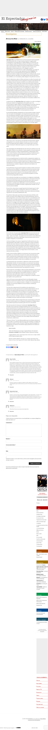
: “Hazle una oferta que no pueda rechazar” (41, 588)
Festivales (38, 686)
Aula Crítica (7, 31)
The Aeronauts (39, 544)
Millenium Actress (39, 530)
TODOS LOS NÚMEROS (41, 677)
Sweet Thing (38, 542)
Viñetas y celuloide (40, 707)
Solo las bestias (39, 540)
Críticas (38, 680)
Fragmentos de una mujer (41, 519)
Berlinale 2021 (39, 605)
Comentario (9, 422)
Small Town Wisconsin (40, 539)
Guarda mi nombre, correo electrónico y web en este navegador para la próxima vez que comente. (23, 459)
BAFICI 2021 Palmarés (40, 603)
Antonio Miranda (38, 41)
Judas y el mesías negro (41, 521)
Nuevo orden (39, 533)
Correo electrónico (11, 445)
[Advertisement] (24, 8)
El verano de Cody (39, 518)
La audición (38, 523)
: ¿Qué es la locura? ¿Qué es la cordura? (42, 568)
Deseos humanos (39, 512)
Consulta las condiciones (42, 497)
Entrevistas (38, 692)
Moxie (37, 531)
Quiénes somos (28, 31)
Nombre (8, 438)
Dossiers (38, 701)
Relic (37, 535)
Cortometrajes (39, 704)
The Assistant (39, 546)
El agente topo (39, 514)
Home (2, 31)
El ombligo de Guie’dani (40, 516)
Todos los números (37, 31)
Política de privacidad (19, 31)
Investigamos (39, 683)
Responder (12, 387)
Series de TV (39, 689)
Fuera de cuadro (39, 698)
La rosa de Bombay (40, 528)
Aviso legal (44, 31)
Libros (12, 31)
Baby (37, 510)
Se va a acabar (39, 537)
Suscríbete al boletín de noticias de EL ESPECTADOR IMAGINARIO (42, 630)
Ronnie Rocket (39, 557)
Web (7, 451)
